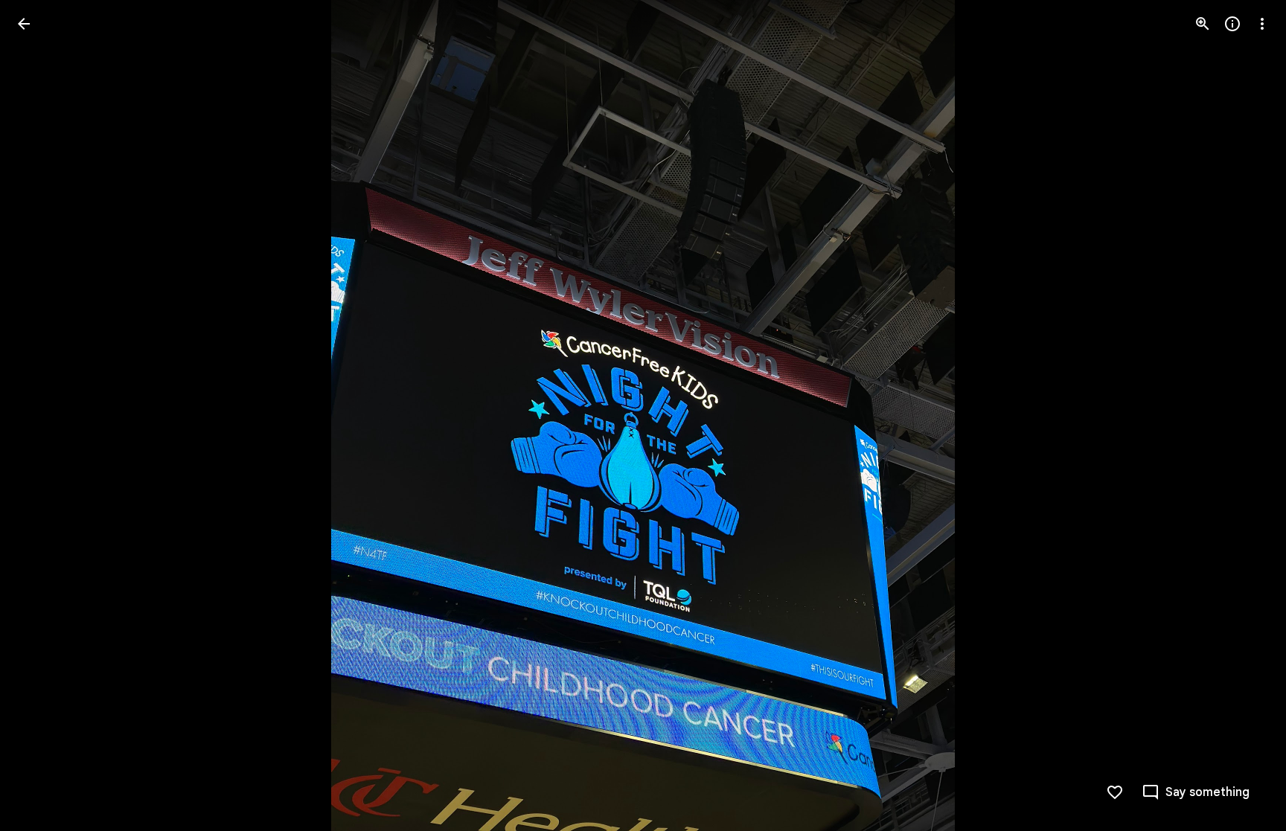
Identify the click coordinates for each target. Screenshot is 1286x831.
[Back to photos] (24, 24)
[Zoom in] (1203, 24)
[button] (42, 416)
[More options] (1262, 24)
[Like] (1115, 792)
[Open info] (1232, 24)
